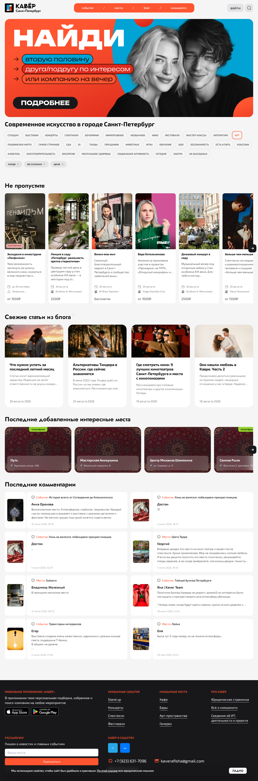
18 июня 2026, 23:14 (168, 611)
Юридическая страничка (230, 699)
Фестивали (116, 724)
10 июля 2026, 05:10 (42, 524)
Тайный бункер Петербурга (186, 580)
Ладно (237, 771)
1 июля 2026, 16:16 (167, 567)
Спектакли (116, 715)
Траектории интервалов (58, 624)
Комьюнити (178, 7)
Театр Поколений (239, 291)
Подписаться (51, 761)
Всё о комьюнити (224, 707)
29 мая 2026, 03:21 (168, 654)
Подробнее (45, 103)
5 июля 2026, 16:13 (167, 524)
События (88, 7)
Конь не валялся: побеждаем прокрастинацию (199, 497)
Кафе (164, 699)
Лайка (171, 624)
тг (113, 747)
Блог (147, 7)
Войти (235, 8)
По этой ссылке (107, 770)
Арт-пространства (173, 715)
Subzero (46, 580)
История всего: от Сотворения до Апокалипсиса (74, 497)
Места (118, 7)
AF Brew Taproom (109, 291)
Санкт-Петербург (28, 11)
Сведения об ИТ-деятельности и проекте (229, 718)
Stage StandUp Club (154, 291)
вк (125, 747)
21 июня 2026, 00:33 (42, 611)
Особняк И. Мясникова (69, 291)
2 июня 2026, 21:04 (42, 654)
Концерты (115, 707)
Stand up (114, 699)
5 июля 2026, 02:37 (42, 567)
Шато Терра (174, 536)
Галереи (166, 724)
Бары (164, 707)
